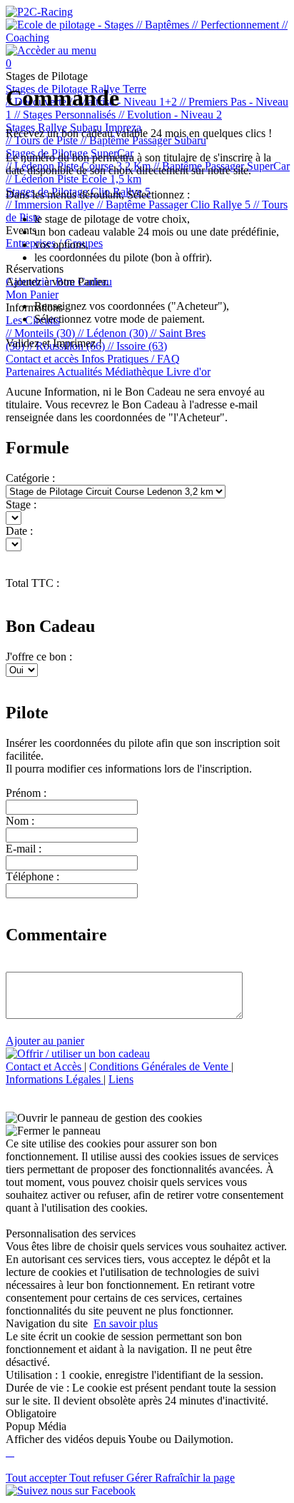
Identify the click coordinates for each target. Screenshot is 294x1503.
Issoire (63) (137, 346)
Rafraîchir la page (195, 1478)
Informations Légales (54, 1079)
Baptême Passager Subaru (143, 140)
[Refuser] (12, 1452)
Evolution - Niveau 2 (170, 115)
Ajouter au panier (45, 1041)
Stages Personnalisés (66, 115)
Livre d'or (188, 372)
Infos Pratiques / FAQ (130, 359)
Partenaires (31, 372)
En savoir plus (125, 1323)
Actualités (81, 372)
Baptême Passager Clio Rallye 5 (175, 204)
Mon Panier (32, 294)
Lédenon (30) (114, 333)
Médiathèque (135, 372)
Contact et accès (43, 359)
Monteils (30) (42, 333)
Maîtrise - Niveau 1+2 (124, 102)
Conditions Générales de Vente (160, 1066)
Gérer (140, 1478)
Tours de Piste (43, 140)
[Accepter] (8, 1452)
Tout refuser (97, 1478)
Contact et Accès (45, 1066)
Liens (120, 1079)
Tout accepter (37, 1478)
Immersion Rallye (51, 204)
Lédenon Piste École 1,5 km (73, 179)
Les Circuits (33, 320)
